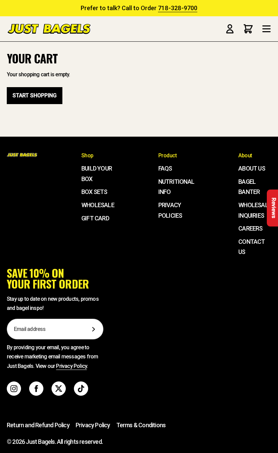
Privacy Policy (71, 366)
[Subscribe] (93, 329)
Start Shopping (35, 95)
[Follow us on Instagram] (14, 388)
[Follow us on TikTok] (81, 388)
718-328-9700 (177, 8)
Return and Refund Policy (38, 425)
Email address (30, 329)
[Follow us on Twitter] (59, 388)
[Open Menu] (266, 28)
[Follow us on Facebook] (36, 388)
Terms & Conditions (141, 425)
